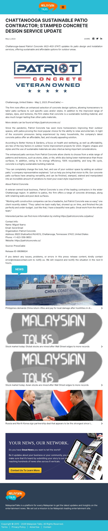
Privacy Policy (19, 527)
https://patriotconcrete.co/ (47, 122)
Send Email (17, 228)
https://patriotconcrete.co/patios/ (77, 216)
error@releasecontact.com (18, 259)
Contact (47, 527)
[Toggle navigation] (63, 7)
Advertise (34, 527)
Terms (4, 527)
